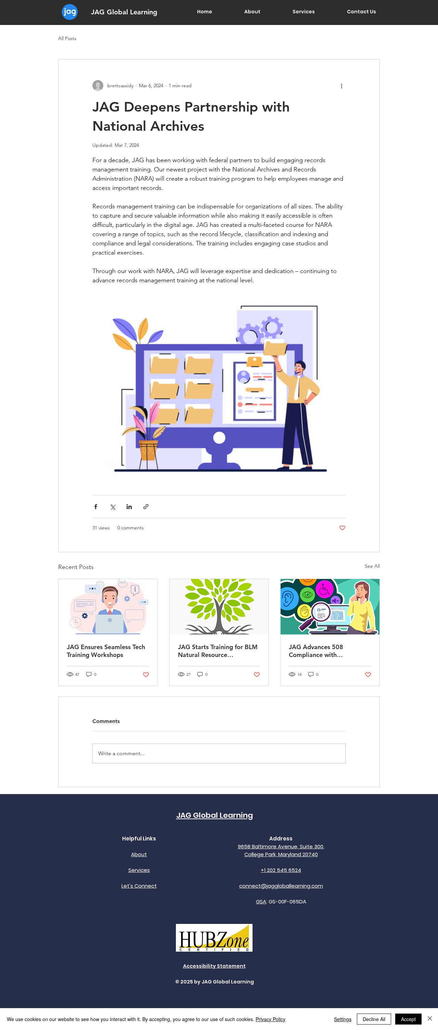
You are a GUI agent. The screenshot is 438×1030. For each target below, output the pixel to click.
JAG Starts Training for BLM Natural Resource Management (218, 651)
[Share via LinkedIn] (129, 506)
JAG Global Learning (124, 12)
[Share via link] (146, 506)
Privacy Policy (270, 1019)
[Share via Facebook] (95, 506)
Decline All (374, 1019)
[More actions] (341, 85)
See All (372, 566)
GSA (261, 901)
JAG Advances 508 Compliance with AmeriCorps (316, 651)
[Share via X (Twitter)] (112, 506)
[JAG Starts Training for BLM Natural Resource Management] (219, 606)
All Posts (67, 38)
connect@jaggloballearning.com (281, 885)
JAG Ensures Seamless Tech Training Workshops (106, 651)
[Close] (430, 1019)
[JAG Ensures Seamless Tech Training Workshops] (108, 606)
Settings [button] (342, 1019)
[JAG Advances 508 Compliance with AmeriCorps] (330, 606)
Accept (408, 1019)
